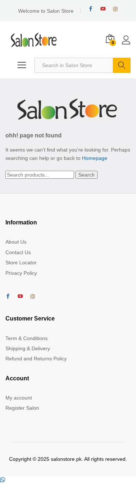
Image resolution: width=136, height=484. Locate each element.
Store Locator (21, 262)
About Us (15, 242)
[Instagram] (115, 9)
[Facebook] (91, 9)
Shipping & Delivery (27, 348)
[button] (2, 480)
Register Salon (22, 408)
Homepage (94, 158)
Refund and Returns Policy (36, 358)
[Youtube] (103, 9)
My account (18, 398)
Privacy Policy (21, 273)
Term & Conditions (26, 338)
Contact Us (18, 252)
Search (122, 65)
